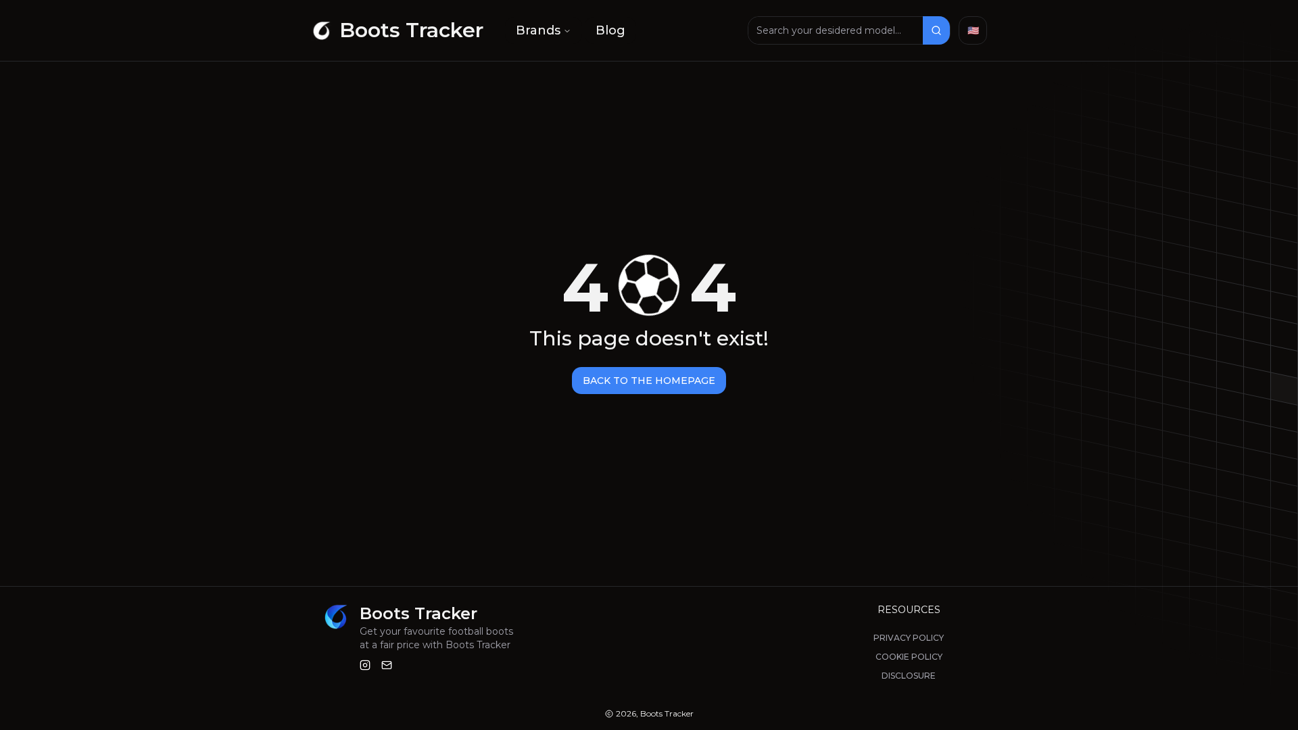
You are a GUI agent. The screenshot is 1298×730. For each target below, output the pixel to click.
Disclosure (909, 676)
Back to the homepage (649, 380)
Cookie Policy (908, 657)
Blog (610, 30)
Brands (538, 30)
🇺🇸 (973, 30)
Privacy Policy (908, 638)
